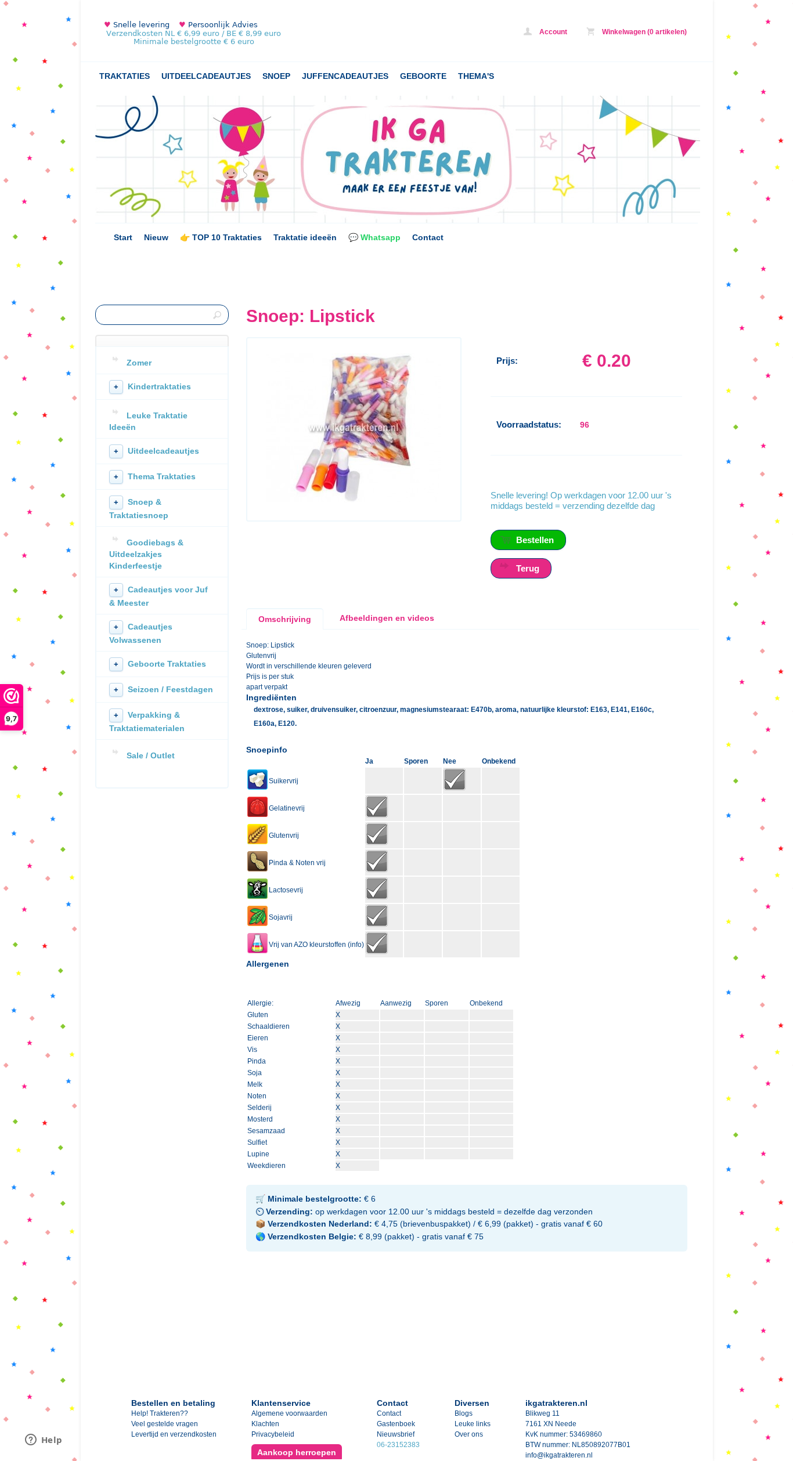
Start (123, 237)
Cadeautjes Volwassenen (140, 633)
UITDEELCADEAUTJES (206, 76)
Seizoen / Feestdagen (163, 689)
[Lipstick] (353, 500)
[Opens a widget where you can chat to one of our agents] (43, 1440)
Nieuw (156, 237)
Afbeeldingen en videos (387, 618)
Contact (428, 237)
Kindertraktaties (152, 386)
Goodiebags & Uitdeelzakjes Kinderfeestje (146, 554)
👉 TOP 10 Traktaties (221, 237)
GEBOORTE (423, 76)
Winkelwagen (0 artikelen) (643, 32)
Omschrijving (284, 619)
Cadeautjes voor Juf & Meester (158, 596)
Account (552, 32)
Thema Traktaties (155, 476)
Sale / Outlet (151, 755)
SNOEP (276, 76)
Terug (527, 568)
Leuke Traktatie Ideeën (148, 421)
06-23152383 (398, 1445)
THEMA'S (476, 76)
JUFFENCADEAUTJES (345, 76)
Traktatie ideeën (305, 237)
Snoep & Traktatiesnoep (138, 508)
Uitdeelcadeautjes (156, 450)
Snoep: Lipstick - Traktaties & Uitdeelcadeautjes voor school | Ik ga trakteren (249, 33)
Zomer (139, 362)
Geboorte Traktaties (160, 663)
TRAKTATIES (124, 76)
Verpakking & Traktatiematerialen (147, 721)
